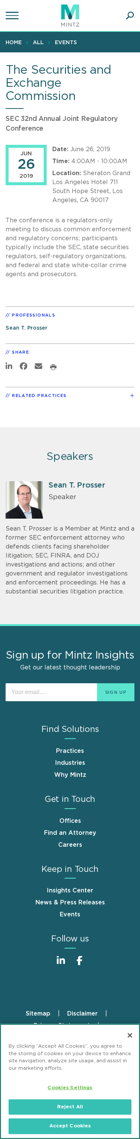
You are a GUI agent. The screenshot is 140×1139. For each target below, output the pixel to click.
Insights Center (70, 891)
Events (66, 42)
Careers (70, 845)
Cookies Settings (69, 1087)
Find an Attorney (70, 833)
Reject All (70, 1107)
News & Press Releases (70, 903)
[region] (70, 1081)
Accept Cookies (70, 1126)
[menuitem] (15, 42)
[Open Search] (129, 15)
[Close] (130, 1035)
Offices (70, 821)
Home (14, 42)
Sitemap (38, 1014)
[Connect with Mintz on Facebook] (79, 964)
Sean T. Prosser (26, 328)
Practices (70, 751)
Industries (70, 763)
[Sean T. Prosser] (24, 500)
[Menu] (13, 15)
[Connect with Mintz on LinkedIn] (60, 964)
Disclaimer (82, 1014)
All (38, 42)
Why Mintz (70, 775)
